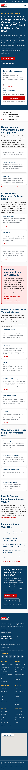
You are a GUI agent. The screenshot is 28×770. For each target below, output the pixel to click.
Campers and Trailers (20, 667)
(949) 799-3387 (8, 86)
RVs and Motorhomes (20, 664)
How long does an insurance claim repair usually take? (12, 533)
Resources (3, 714)
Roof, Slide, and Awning (7, 674)
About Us (17, 688)
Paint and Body (5, 667)
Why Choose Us (19, 691)
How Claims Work (19, 717)
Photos (16, 699)
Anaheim (3, 694)
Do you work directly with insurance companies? (9, 539)
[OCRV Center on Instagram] (22, 1)
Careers (17, 696)
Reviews (17, 704)
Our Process (18, 694)
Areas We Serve (5, 702)
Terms (10, 766)
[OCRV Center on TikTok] (15, 1)
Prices (2, 719)
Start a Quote (14, 98)
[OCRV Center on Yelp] (12, 1)
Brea (2, 696)
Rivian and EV (18, 677)
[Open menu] (25, 5)
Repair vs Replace (19, 719)
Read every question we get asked (11, 561)
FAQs (2, 717)
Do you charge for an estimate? (11, 557)
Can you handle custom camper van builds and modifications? (11, 545)
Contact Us (17, 722)
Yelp (10, 767)
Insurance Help (18, 711)
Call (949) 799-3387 (9, 63)
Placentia (3, 688)
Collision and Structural (7, 664)
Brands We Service (6, 725)
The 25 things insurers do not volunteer (12, 297)
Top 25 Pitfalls (18, 714)
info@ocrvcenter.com (9, 90)
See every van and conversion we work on (13, 187)
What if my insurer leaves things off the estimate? (11, 551)
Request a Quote (8, 58)
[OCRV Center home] (4, 5)
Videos (16, 702)
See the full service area (8, 517)
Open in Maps (7, 735)
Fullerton (3, 699)
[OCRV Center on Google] (9, 1)
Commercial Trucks (19, 674)
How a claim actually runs (12, 301)
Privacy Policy (4, 766)
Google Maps (4, 767)
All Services (4, 681)
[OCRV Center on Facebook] (19, 1)
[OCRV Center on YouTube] (5, 1)
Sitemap (22, 766)
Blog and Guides (5, 711)
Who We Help (4, 722)
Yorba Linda (4, 691)
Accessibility (16, 766)
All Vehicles (18, 679)
